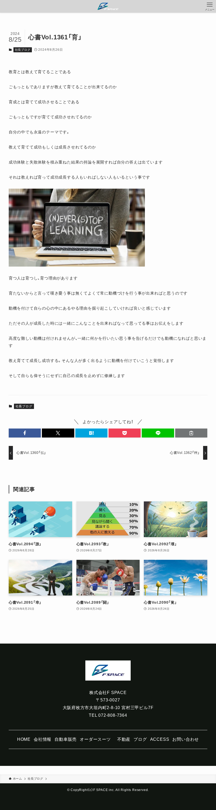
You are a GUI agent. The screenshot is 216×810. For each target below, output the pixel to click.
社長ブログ (23, 49)
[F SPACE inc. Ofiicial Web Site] (108, 6)
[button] (25, 433)
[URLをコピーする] (191, 433)
